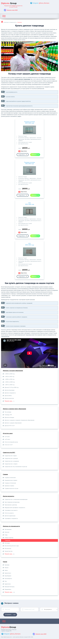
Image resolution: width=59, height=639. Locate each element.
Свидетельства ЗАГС (9, 452)
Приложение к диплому (11, 504)
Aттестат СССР (8, 444)
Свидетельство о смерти (11, 463)
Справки (5, 474)
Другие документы (8, 496)
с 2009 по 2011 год (9, 379)
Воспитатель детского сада (12, 545)
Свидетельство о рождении (12, 461)
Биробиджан (8, 575)
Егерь (6, 534)
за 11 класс (7, 439)
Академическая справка (11, 480)
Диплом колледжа (9, 417)
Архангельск (8, 573)
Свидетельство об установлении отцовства (16, 466)
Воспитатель (8, 548)
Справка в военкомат (10, 477)
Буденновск (8, 584)
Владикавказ (8, 589)
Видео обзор (24, 151)
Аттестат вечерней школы (11, 442)
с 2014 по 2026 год (9, 373)
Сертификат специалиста (11, 518)
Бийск (6, 570)
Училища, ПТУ (8, 414)
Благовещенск (8, 578)
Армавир (7, 564)
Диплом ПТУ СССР (9, 425)
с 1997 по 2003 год (9, 384)
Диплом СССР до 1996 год (11, 387)
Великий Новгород (9, 586)
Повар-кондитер (9, 537)
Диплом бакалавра (9, 390)
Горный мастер (8, 551)
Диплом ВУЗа (8, 395)
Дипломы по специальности (11, 526)
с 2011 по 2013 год (9, 376)
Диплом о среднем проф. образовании (14, 409)
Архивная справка (9, 485)
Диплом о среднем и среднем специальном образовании (19, 420)
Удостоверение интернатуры (12, 502)
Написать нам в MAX (12, 10)
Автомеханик (8, 529)
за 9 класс (7, 436)
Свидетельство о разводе (11, 458)
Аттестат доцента (9, 513)
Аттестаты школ (8, 433)
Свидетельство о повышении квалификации (16, 499)
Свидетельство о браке (11, 455)
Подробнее (21, 154)
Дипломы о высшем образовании (13, 370)
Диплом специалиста (10, 392)
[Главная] (2, 22)
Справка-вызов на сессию (11, 488)
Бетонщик (7, 543)
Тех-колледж (8, 412)
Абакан (6, 567)
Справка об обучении (10, 483)
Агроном (7, 532)
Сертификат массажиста (11, 510)
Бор (6, 581)
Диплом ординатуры (10, 515)
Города (5, 561)
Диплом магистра (9, 398)
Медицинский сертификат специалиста (15, 507)
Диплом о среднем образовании (13, 422)
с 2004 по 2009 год (10, 382)
